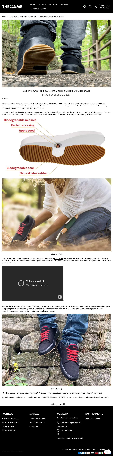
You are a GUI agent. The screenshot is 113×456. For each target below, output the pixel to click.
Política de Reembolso (10, 422)
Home (4, 16)
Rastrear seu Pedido (92, 418)
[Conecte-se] (95, 6)
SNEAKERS (12, 16)
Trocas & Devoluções (37, 422)
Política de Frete (8, 426)
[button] (32, 4)
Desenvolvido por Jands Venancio (12, 451)
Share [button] (6, 98)
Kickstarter (58, 258)
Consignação (34, 426)
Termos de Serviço (8, 430)
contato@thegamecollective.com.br (70, 438)
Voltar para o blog (58, 404)
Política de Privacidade (10, 418)
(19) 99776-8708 (66, 430)
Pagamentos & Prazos (37, 418)
